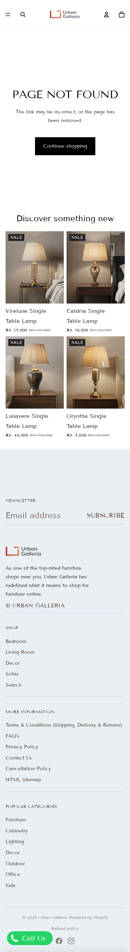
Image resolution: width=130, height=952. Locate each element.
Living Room (20, 652)
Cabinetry (17, 831)
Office (13, 874)
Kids (11, 885)
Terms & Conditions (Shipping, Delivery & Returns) (64, 725)
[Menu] (8, 15)
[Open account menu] (106, 14)
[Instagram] (71, 941)
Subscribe (105, 515)
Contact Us (19, 758)
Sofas (12, 674)
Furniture (16, 820)
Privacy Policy (22, 747)
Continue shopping (65, 146)
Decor (13, 663)
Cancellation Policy (28, 769)
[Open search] (23, 14)
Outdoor (15, 864)
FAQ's (12, 736)
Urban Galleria (52, 917)
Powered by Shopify (88, 917)
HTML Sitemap (23, 780)
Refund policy (65, 928)
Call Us (32, 938)
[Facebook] (59, 941)
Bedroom (16, 641)
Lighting (15, 841)
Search (13, 685)
